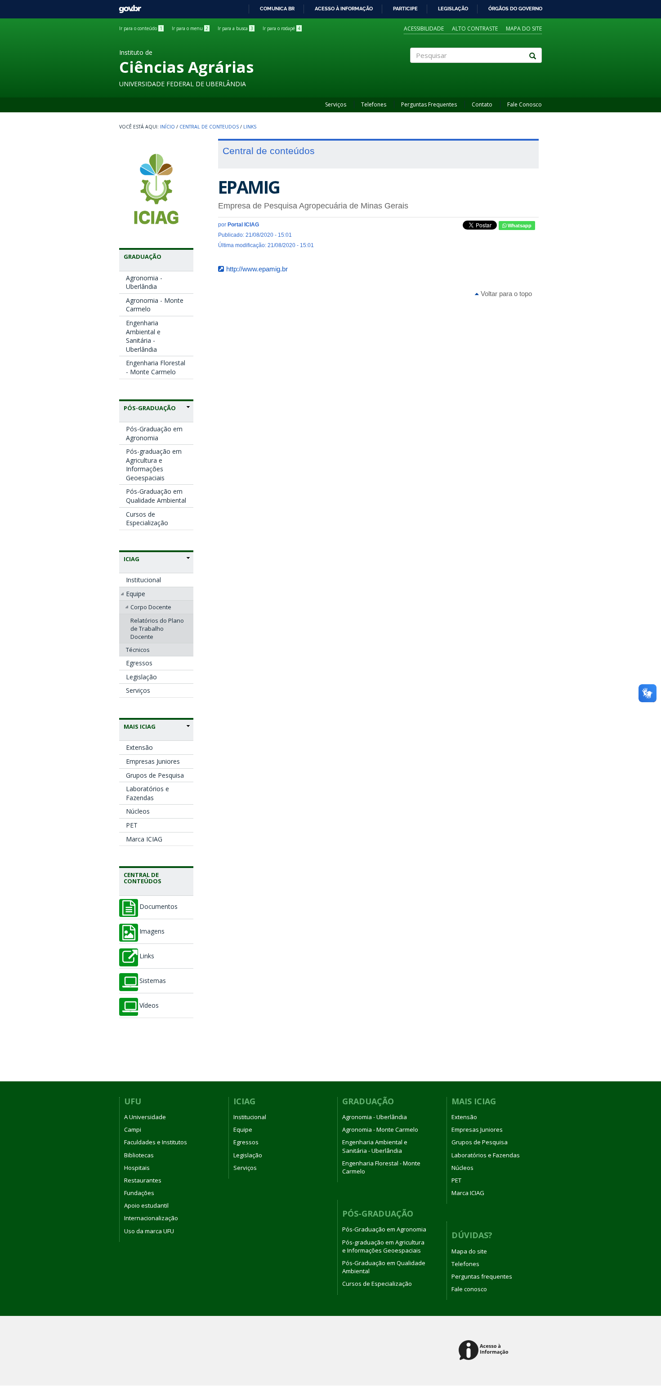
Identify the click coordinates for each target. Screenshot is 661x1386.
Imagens (152, 931)
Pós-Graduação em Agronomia (154, 433)
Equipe (135, 593)
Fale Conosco (524, 104)
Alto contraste (475, 28)
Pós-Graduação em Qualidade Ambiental (156, 496)
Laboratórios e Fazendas (147, 793)
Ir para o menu (190, 28)
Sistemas (152, 981)
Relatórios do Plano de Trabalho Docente (157, 628)
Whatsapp (518, 225)
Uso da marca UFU (149, 1231)
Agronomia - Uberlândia (144, 282)
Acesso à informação (344, 8)
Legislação (453, 8)
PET (132, 825)
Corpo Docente (150, 607)
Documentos (158, 906)
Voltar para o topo (505, 293)
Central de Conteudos (209, 127)
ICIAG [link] (131, 559)
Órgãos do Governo (515, 8)
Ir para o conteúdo (140, 28)
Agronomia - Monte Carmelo (154, 305)
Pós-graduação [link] (150, 408)
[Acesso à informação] (485, 1351)
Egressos (139, 663)
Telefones (373, 104)
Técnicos (138, 650)
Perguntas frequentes (481, 1276)
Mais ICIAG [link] (140, 726)
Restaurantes (142, 1180)
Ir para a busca (235, 28)
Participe (405, 8)
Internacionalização (151, 1218)
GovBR (127, 6)
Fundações (139, 1193)
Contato (482, 104)
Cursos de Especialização (147, 518)
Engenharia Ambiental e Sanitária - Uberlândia (143, 336)
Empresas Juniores (153, 761)
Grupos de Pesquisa (155, 775)
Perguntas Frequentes (429, 104)
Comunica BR (277, 8)
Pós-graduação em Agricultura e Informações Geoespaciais (154, 464)
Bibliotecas (139, 1155)
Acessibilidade (424, 28)
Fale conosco (469, 1289)
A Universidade (145, 1117)
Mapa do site (524, 28)
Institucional (143, 580)
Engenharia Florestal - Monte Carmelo (155, 367)
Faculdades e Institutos (155, 1142)
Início (167, 127)
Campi (132, 1129)
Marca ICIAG (144, 839)
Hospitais (137, 1168)
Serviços (335, 104)
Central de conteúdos (142, 878)
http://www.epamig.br (257, 269)
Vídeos (149, 1005)
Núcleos (138, 811)
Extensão (139, 747)
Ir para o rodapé (281, 28)
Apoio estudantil (146, 1205)
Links (249, 127)
